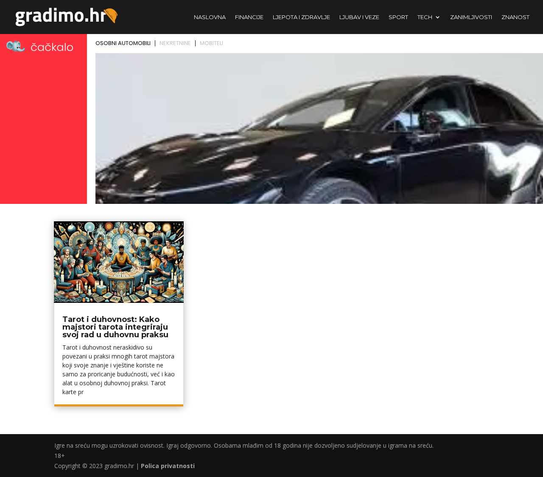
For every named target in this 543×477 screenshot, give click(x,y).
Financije (249, 17)
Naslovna (210, 17)
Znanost (515, 17)
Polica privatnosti (168, 466)
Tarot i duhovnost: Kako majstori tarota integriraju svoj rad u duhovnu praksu (115, 327)
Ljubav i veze (359, 17)
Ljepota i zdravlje (301, 17)
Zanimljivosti (471, 17)
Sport (398, 17)
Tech (424, 17)
